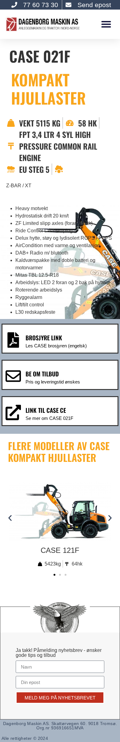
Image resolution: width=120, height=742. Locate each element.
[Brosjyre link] (13, 340)
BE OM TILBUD (42, 373)
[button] (106, 24)
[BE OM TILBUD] (13, 376)
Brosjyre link (44, 337)
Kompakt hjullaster (48, 88)
